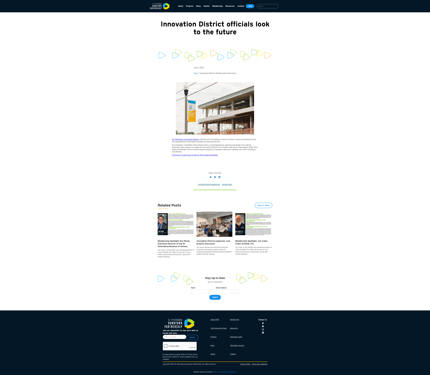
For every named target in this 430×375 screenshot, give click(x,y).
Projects (214, 337)
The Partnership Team (219, 328)
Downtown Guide (236, 337)
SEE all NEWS (263, 205)
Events (213, 354)
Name (193, 288)
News (212, 345)
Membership (234, 320)
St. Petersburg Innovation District (185, 139)
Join (250, 6)
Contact (233, 354)
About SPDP (215, 320)
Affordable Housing (237, 345)
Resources (234, 328)
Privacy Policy (245, 364)
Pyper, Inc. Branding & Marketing (224, 372)
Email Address (221, 288)
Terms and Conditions (259, 364)
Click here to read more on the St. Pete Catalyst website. (195, 155)
